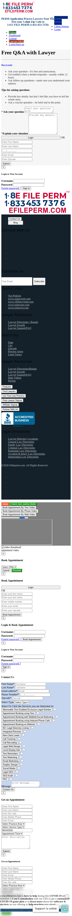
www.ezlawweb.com (19, 298)
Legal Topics (15, 354)
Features (7, 387)
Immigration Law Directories (23, 456)
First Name (7, 684)
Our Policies (14, 295)
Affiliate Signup (10, 405)
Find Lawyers (9, 391)
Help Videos (14, 377)
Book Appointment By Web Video (19, 514)
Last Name (7, 687)
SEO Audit (8, 775)
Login (57, 29)
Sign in (26, 188)
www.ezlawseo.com (18, 304)
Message (6, 786)
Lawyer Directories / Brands (23, 322)
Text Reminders (10, 753)
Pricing (12, 380)
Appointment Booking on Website (19, 724)
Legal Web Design (11, 746)
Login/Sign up (16, 44)
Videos (12, 32)
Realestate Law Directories (22, 450)
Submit (6, 163)
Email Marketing (10, 761)
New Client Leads (11, 735)
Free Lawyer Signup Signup (61, 20)
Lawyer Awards (16, 325)
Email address (9, 691)
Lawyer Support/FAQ (19, 328)
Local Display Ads (11, 750)
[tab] (36, 65)
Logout (13, 38)
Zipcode (12, 348)
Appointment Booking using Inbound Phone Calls (26, 720)
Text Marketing (10, 757)
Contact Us (14, 219)
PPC (5, 779)
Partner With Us (10, 409)
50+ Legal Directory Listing (16, 728)
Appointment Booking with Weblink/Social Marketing (28, 717)
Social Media (9, 768)
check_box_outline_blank (23, 504)
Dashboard (14, 35)
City (10, 345)
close (5, 504)
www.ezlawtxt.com (18, 307)
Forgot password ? (11, 188)
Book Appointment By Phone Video (20, 511)
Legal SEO (8, 772)
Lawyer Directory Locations (23, 438)
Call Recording (10, 742)
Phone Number (10, 694)
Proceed (17, 570)
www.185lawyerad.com (20, 301)
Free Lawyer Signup (12, 400)
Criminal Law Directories (21, 447)
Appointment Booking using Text (18, 713)
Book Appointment (11, 615)
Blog (15, 222)
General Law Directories (21, 441)
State (10, 342)
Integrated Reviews (12, 731)
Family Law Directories (20, 444)
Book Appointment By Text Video (19, 507)
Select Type (7, 702)
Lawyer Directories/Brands (22, 368)
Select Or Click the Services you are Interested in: (27, 706)
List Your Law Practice (13, 396)
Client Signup (61, 26)
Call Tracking (9, 739)
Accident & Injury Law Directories (26, 453)
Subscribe (39, 281)
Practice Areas (15, 351)
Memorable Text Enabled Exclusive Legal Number (27, 709)
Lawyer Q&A (16, 41)
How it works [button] (6, 65)
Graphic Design (10, 764)
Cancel (6, 570)
